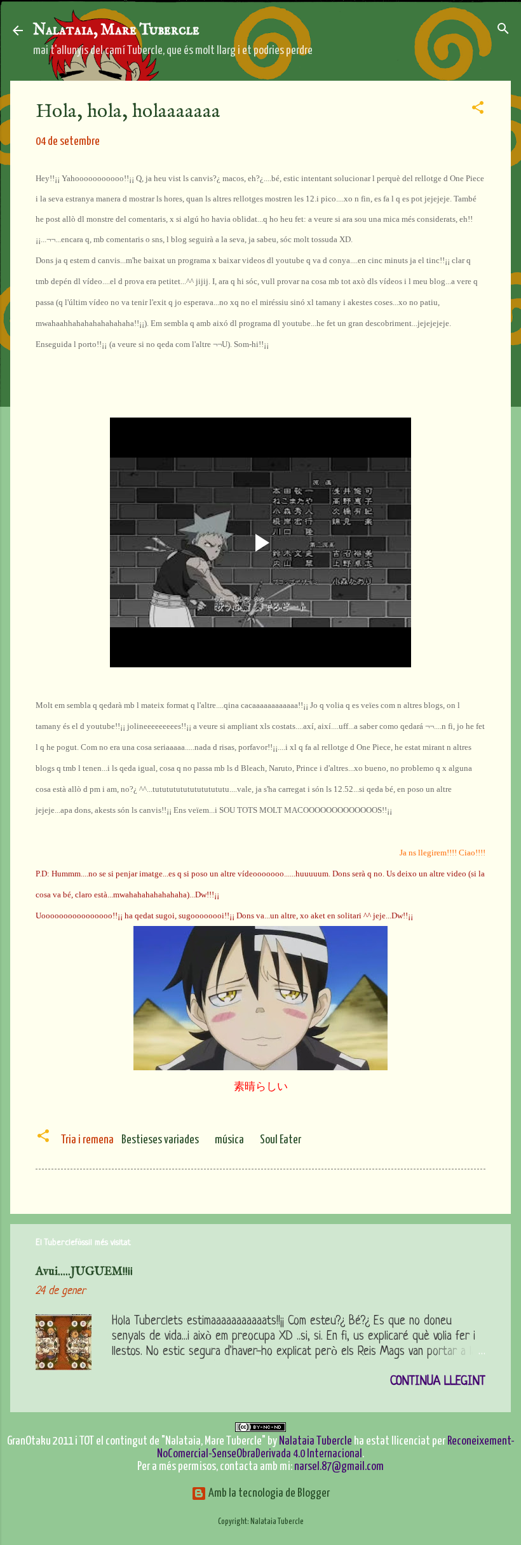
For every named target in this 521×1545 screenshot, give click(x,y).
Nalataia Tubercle (315, 1441)
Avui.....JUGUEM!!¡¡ (84, 1272)
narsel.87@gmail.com (339, 1466)
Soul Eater (280, 1140)
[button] (477, 108)
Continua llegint (437, 1382)
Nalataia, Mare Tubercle (116, 30)
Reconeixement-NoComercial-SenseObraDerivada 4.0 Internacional (336, 1447)
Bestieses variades (160, 1140)
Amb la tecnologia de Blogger (268, 1493)
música (229, 1140)
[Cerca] (503, 29)
